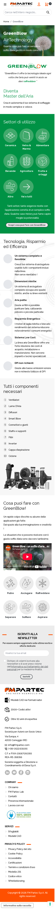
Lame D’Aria (15, 406)
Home (6, 21)
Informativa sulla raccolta (17, 905)
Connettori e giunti (18, 425)
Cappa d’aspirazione (19, 449)
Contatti (12, 796)
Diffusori (13, 412)
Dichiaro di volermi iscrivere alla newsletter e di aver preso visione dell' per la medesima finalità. (27, 665)
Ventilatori (14, 400)
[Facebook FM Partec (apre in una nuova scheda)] (21, 772)
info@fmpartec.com (18, 745)
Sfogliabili (13, 831)
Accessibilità (14, 858)
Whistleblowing (16, 881)
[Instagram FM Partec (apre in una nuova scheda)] (27, 772)
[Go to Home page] (21, 4)
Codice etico (15, 876)
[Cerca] (48, 12)
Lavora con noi (16, 805)
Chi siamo (13, 787)
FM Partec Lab (16, 791)
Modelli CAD (14, 836)
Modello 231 (14, 871)
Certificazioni (15, 862)
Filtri (11, 437)
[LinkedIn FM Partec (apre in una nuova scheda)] (7, 772)
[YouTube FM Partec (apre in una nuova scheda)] (14, 772)
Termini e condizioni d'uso (21, 867)
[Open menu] (5, 4)
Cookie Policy (15, 853)
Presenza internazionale (21, 801)
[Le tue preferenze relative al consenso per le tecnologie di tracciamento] (50, 904)
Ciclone (12, 456)
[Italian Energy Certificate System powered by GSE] (27, 814)
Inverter (13, 443)
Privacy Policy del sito (19, 849)
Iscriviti (26, 676)
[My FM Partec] (38, 4)
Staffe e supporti (17, 431)
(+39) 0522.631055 (18, 748)
